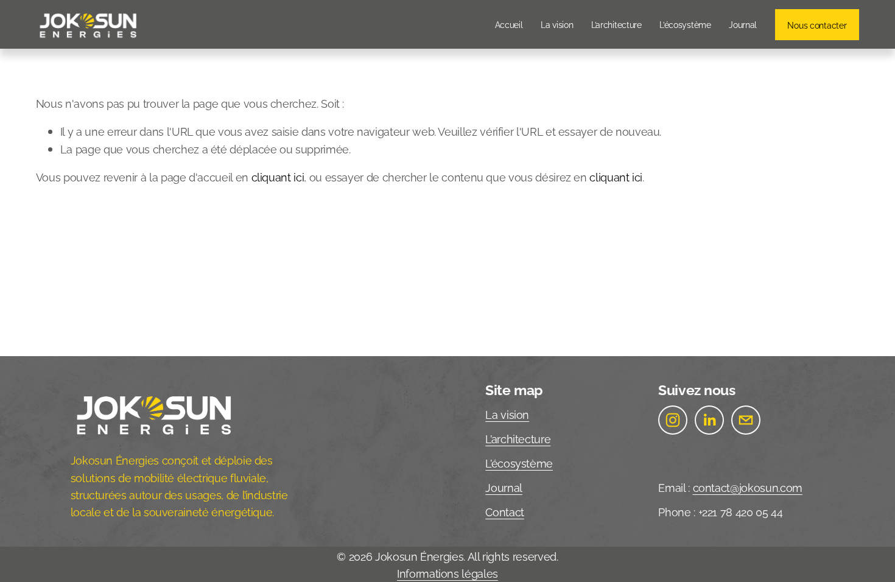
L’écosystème (685, 24)
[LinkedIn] (709, 420)
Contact (504, 511)
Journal (743, 24)
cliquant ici (277, 176)
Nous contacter (816, 24)
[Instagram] (672, 420)
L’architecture (616, 24)
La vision (557, 24)
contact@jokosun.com (747, 487)
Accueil (509, 24)
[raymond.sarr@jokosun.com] (745, 420)
